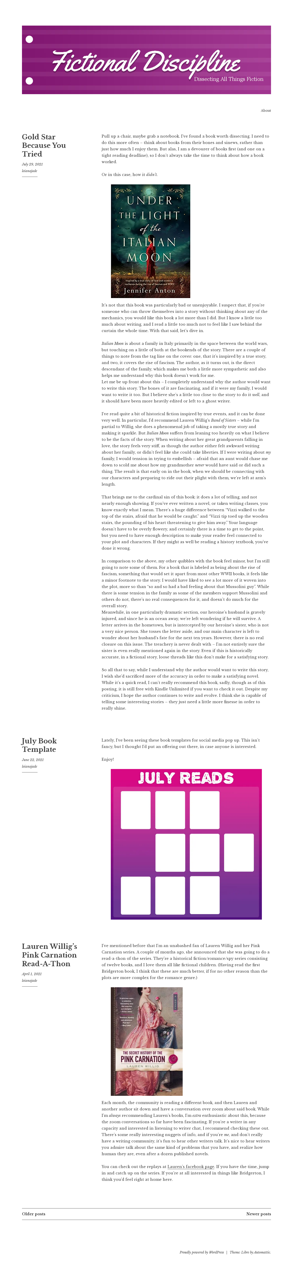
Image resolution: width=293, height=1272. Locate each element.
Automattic (262, 1252)
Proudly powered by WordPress (202, 1252)
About (266, 111)
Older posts (33, 1214)
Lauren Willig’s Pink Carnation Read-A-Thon (49, 955)
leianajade (29, 171)
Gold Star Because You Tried (44, 145)
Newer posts (259, 1214)
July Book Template (39, 745)
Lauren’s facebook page (191, 1166)
